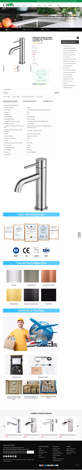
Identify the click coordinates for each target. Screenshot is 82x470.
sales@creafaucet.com (53, 1)
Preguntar (40, 77)
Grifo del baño (40, 96)
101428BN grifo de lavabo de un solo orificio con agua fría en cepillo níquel (32, 435)
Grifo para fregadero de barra (70, 50)
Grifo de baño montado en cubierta (70, 70)
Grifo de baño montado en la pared (70, 72)
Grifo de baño (66, 57)
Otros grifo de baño (67, 74)
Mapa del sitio (42, 457)
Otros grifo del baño (68, 65)
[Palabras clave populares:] (59, 5)
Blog (40, 455)
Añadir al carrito (40, 80)
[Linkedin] (4, 456)
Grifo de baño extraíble (68, 61)
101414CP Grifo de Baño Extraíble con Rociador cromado (14, 435)
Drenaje (65, 83)
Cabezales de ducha (68, 87)
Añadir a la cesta (40, 74)
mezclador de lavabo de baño (28, 96)
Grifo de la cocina (67, 46)
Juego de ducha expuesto (69, 85)
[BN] (34, 60)
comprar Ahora (40, 71)
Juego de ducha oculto (68, 79)
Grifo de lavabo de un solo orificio (70, 63)
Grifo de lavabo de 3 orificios (69, 59)
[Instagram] (13, 456)
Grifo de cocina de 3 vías (69, 55)
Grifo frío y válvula (67, 81)
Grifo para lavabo (16, 96)
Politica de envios (70, 450)
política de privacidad (71, 448)
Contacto (41, 453)
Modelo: (6, 89)
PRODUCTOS (41, 450)
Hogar (40, 448)
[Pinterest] (16, 456)
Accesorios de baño (68, 76)
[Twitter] (8, 456)
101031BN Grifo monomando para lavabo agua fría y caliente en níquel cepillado (68, 435)
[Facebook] (6, 456)
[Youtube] (11, 456)
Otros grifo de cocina (68, 52)
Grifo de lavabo (7, 96)
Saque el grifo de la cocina (69, 48)
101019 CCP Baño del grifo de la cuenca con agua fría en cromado (50, 435)
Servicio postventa (43, 452)
